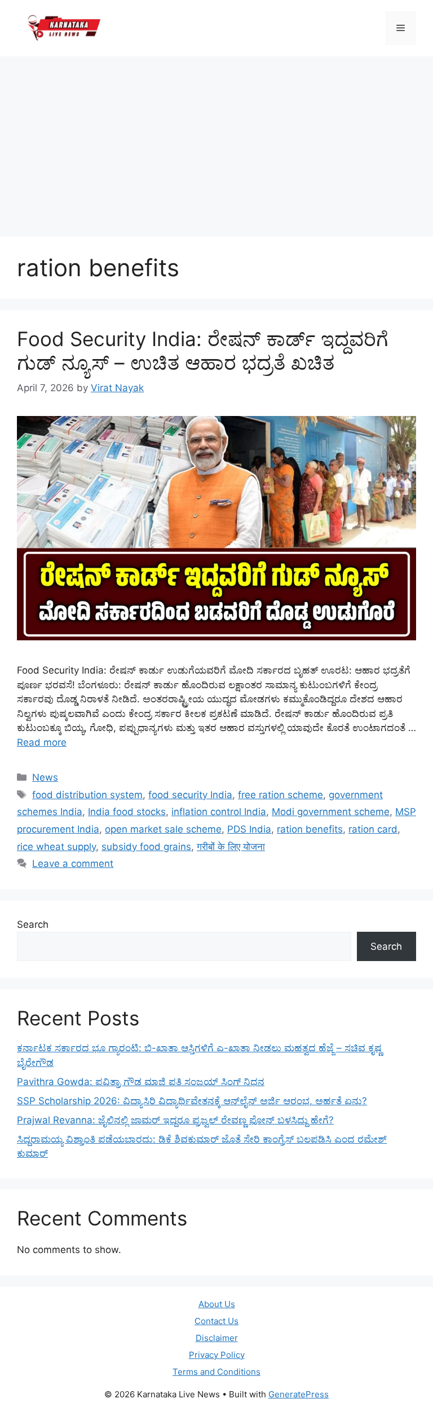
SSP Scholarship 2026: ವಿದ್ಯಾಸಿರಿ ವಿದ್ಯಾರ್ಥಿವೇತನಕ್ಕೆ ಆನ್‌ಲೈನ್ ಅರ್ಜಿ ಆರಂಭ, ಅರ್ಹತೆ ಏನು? (192, 1100)
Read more (42, 742)
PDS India (249, 829)
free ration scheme (280, 794)
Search (32, 924)
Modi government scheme (331, 811)
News (45, 777)
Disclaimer (217, 1338)
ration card (372, 829)
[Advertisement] (216, 141)
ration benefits (310, 829)
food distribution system (87, 794)
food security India (190, 794)
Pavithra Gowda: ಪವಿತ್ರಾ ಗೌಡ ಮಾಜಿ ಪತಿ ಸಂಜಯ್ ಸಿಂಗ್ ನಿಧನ (140, 1081)
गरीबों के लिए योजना (231, 846)
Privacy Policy (217, 1354)
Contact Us (216, 1321)
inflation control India (218, 811)
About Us (216, 1304)
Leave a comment (72, 863)
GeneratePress (298, 1394)
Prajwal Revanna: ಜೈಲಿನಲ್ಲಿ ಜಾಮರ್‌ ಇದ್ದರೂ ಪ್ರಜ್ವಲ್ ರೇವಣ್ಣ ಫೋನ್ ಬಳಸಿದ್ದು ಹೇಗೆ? (175, 1120)
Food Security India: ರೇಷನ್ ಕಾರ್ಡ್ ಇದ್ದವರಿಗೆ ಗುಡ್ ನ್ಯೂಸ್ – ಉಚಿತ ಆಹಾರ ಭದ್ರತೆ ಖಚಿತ (202, 350)
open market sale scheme (163, 829)
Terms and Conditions (216, 1371)
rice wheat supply (56, 846)
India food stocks (127, 811)
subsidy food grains (146, 846)
